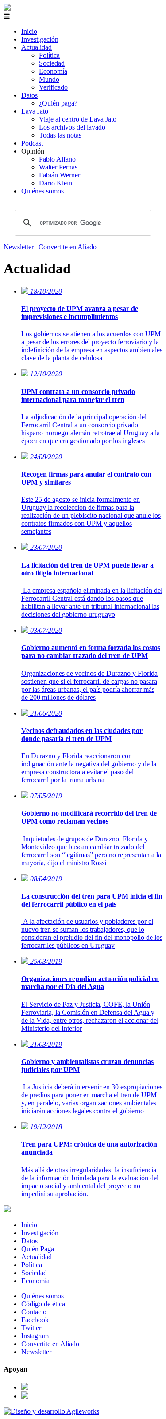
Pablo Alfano (57, 159)
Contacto (33, 1312)
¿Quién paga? (58, 103)
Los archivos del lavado (72, 127)
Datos (29, 95)
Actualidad (36, 47)
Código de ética (43, 1304)
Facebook (35, 1320)
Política (49, 55)
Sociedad (52, 63)
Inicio (29, 31)
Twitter (31, 1328)
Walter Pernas (58, 167)
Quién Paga (37, 1249)
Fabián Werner (59, 175)
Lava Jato (34, 111)
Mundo (49, 79)
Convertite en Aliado (68, 247)
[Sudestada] (7, 8)
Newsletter (19, 247)
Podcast (32, 143)
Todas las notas (60, 135)
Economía (53, 71)
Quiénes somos (42, 191)
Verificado (53, 87)
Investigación (39, 39)
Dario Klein (55, 183)
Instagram (35, 1336)
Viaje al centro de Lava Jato (77, 119)
